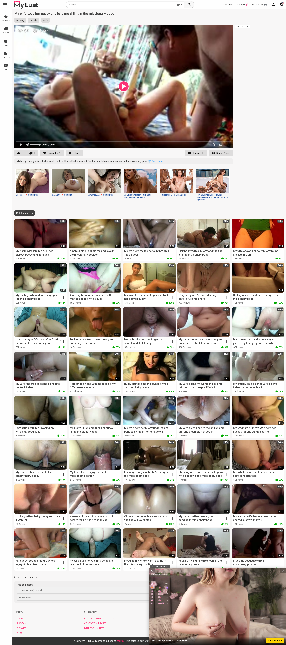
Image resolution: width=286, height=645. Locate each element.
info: (19, 612)
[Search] (189, 4)
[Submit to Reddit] (219, 28)
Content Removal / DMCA (99, 618)
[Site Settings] (281, 4)
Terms (21, 618)
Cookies (21, 628)
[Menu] (273, 4)
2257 (19, 633)
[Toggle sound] (152, 570)
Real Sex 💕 (242, 4)
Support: (90, 612)
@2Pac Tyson (155, 161)
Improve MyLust (94, 628)
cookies (121, 641)
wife (45, 20)
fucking (20, 20)
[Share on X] (227, 28)
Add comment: (25, 584)
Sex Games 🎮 (259, 4)
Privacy (21, 623)
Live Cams (227, 4)
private (33, 20)
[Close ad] (283, 570)
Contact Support (95, 623)
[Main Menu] (4, 5)
